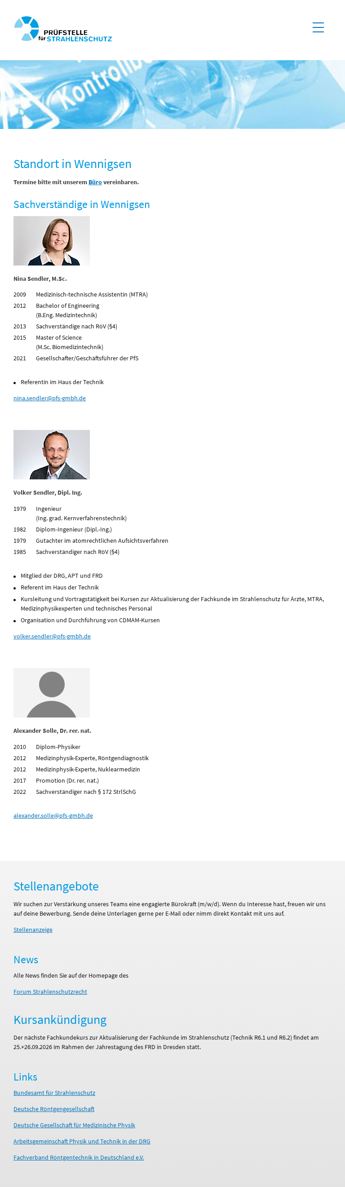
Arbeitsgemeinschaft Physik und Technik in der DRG (81, 1141)
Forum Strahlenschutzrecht (50, 992)
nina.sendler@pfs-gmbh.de (49, 398)
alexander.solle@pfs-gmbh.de (53, 815)
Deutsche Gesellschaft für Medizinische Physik (74, 1125)
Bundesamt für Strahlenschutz (54, 1093)
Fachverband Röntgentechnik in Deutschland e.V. (78, 1157)
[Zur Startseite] (62, 30)
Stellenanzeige (33, 930)
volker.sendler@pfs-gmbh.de (52, 636)
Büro (95, 182)
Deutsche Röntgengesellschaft (53, 1109)
